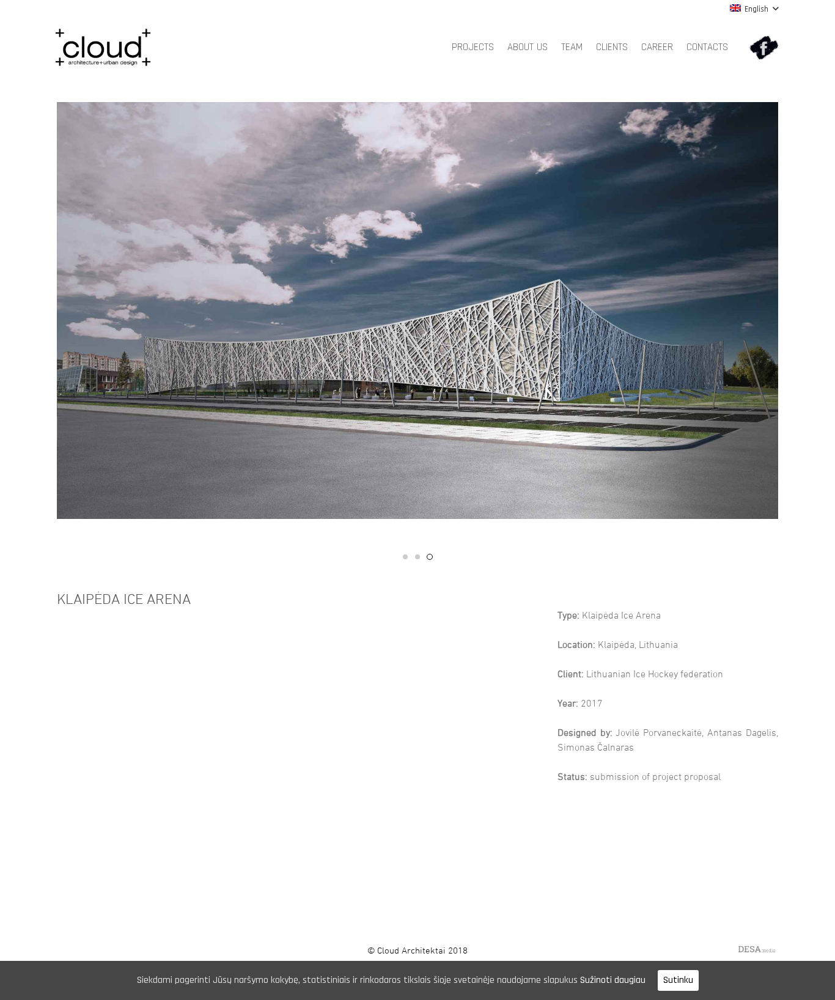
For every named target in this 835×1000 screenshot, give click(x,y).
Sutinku (678, 980)
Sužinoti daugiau (613, 980)
